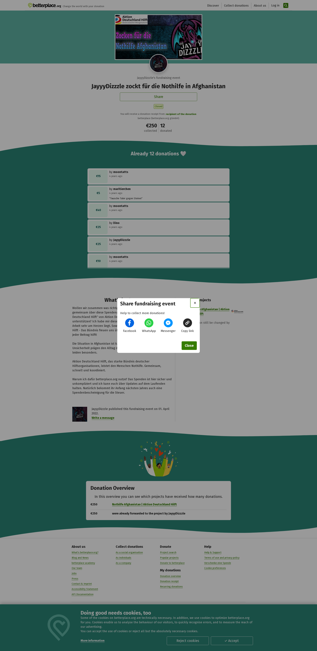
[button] (129, 322)
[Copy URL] (187, 322)
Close (189, 345)
